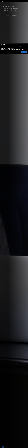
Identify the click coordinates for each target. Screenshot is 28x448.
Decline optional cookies (15, 51)
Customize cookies (4, 51)
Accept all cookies (24, 51)
